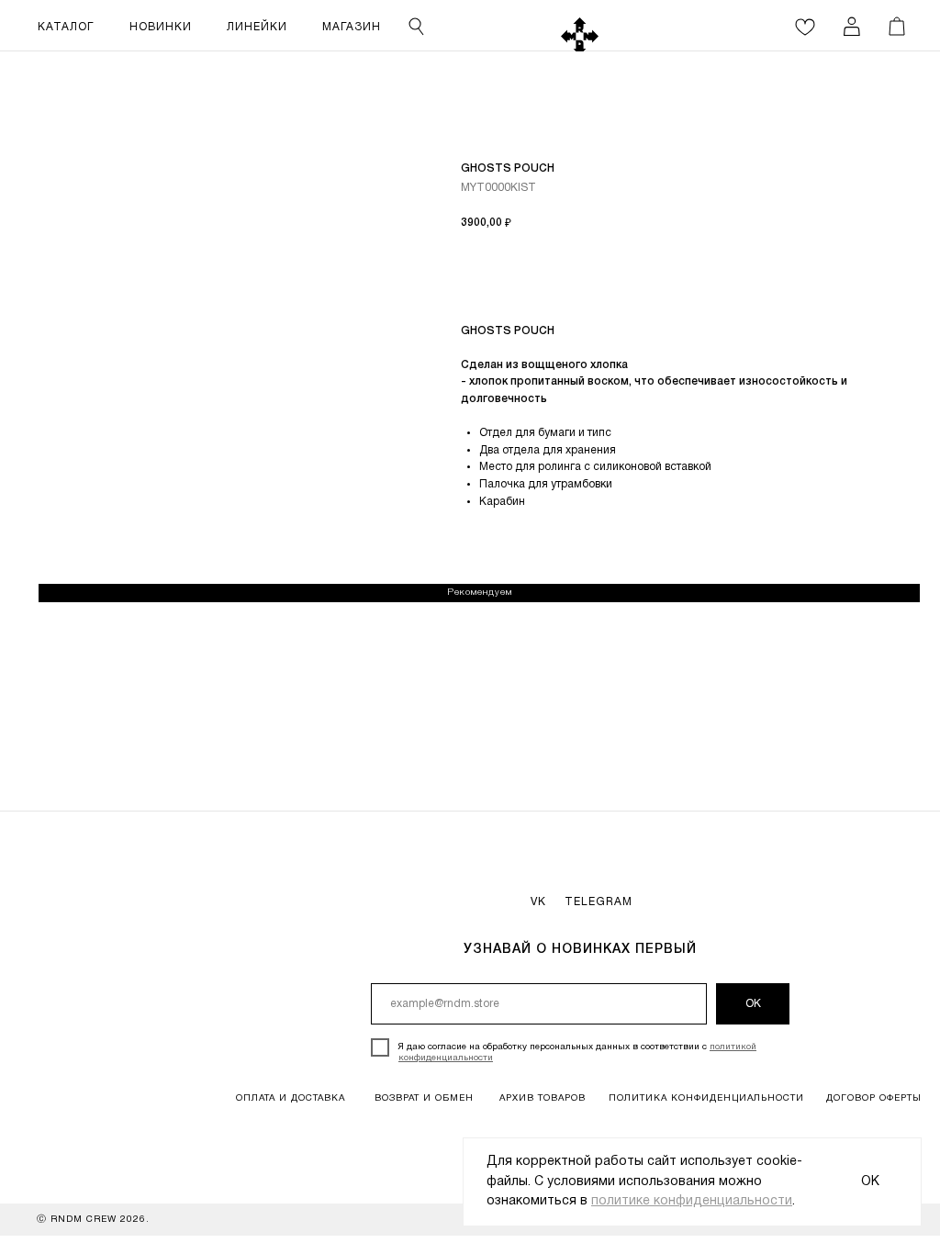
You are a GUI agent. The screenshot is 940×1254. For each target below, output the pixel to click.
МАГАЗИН (351, 27)
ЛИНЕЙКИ (257, 27)
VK (538, 902)
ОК (753, 1004)
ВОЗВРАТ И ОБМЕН (424, 1098)
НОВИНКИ (160, 27)
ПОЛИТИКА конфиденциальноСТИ (706, 1098)
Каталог (66, 27)
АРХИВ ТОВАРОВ (542, 1098)
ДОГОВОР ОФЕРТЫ (874, 1098)
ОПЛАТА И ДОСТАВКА (290, 1098)
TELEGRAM (598, 902)
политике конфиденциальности (691, 1201)
